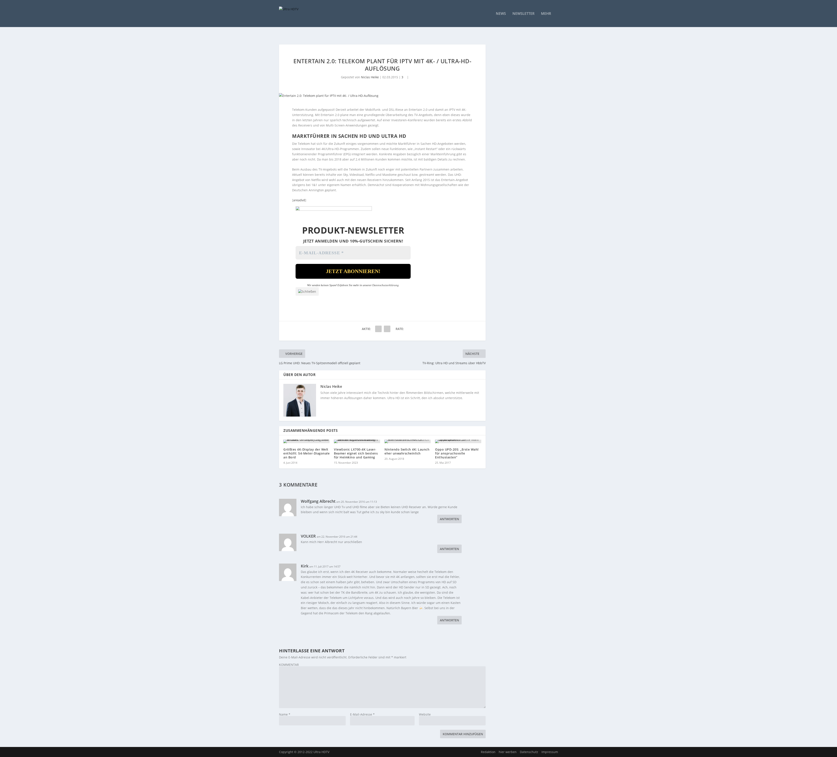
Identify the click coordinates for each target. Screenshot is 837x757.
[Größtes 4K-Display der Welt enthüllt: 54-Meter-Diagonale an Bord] (306, 441)
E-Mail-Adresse (362, 714)
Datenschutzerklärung (385, 285)
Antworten (449, 519)
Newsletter (523, 14)
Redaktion (488, 752)
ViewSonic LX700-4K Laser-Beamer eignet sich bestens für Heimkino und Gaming (356, 453)
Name (284, 714)
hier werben (508, 752)
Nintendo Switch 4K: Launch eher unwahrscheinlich (406, 451)
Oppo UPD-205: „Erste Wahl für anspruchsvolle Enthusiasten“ (457, 453)
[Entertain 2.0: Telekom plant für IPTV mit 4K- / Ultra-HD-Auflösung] (382, 95)
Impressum (549, 752)
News (501, 14)
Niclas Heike (370, 77)
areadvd (299, 200)
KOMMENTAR (289, 665)
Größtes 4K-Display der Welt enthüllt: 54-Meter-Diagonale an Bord (306, 453)
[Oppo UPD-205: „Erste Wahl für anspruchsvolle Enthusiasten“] (458, 441)
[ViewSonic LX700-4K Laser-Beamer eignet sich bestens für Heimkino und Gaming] (357, 441)
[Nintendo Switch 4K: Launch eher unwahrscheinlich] (407, 441)
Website (425, 714)
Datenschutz (529, 752)
